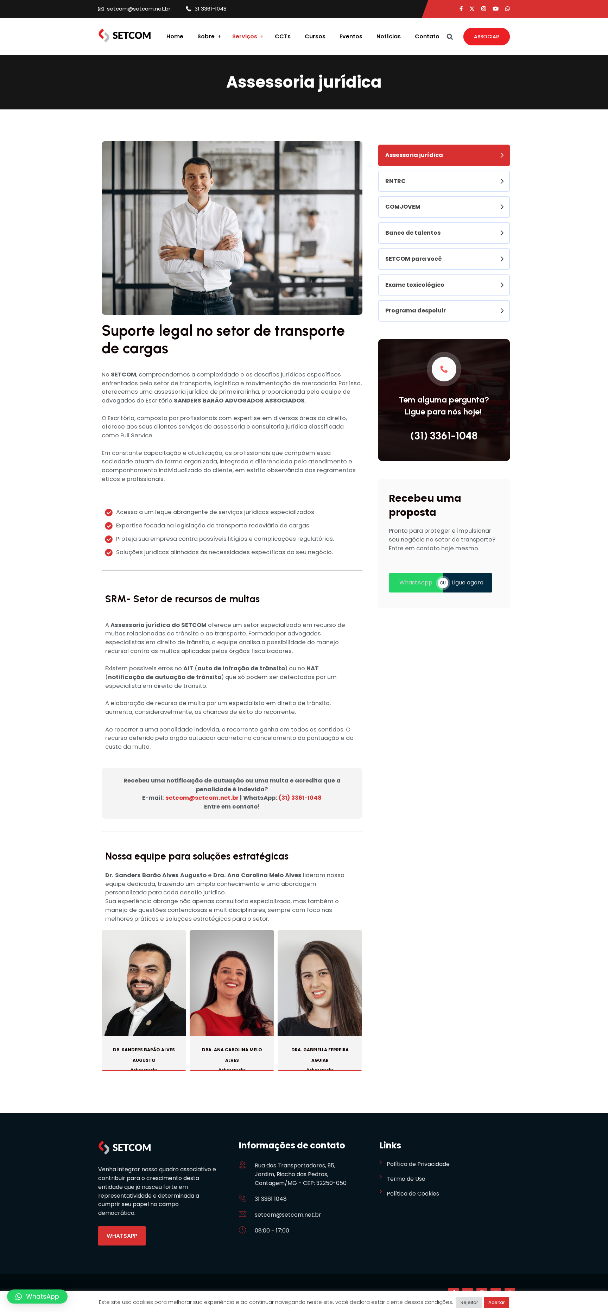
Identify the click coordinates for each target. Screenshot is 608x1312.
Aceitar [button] (496, 1302)
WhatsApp (122, 1236)
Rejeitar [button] (469, 1302)
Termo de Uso (406, 1179)
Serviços (244, 36)
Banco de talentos (413, 233)
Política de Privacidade (418, 1164)
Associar (486, 36)
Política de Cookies (413, 1194)
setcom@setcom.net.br (138, 8)
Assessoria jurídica (414, 155)
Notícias (388, 36)
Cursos (315, 36)
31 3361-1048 (211, 8)
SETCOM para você (413, 259)
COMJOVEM (402, 207)
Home (174, 36)
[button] (37, 1296)
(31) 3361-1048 (300, 798)
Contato (427, 36)
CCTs (283, 36)
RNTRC (395, 181)
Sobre (206, 36)
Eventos (351, 36)
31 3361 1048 (271, 1199)
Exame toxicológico (414, 285)
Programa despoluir (415, 310)
